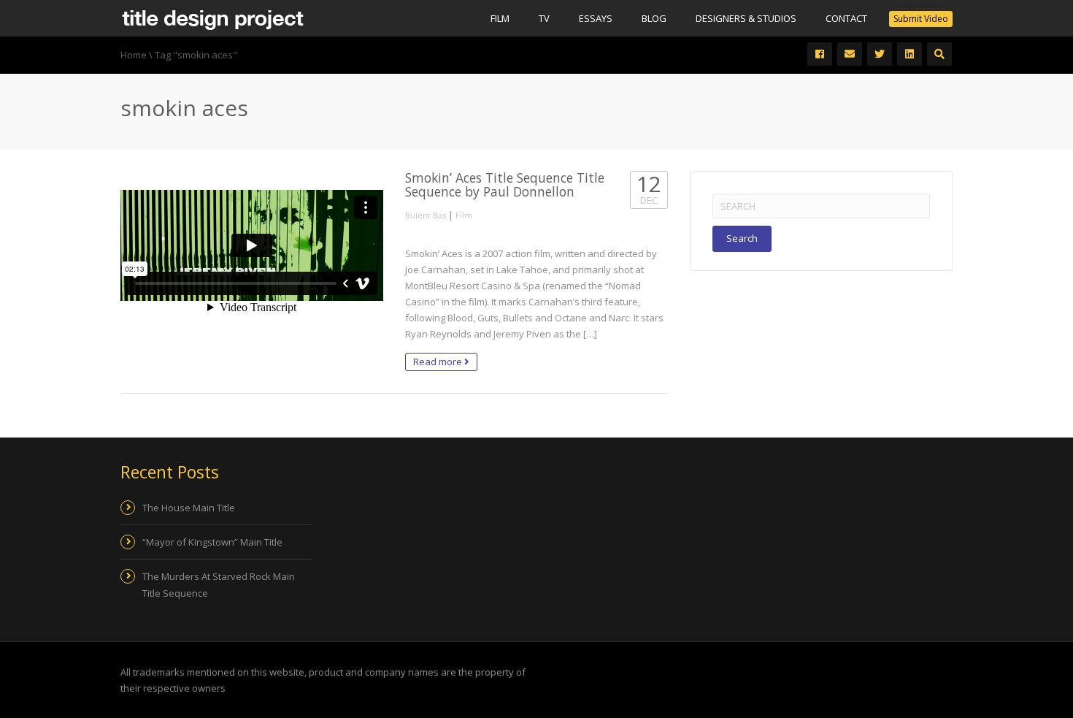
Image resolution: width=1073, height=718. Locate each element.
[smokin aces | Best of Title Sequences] (212, 18)
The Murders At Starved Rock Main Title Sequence (218, 584)
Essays (595, 18)
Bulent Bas (425, 215)
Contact (846, 18)
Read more (438, 361)
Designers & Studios (746, 18)
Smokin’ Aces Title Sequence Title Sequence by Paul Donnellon (504, 184)
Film (500, 18)
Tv (544, 18)
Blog (654, 18)
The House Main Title (188, 507)
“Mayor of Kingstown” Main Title (212, 542)
